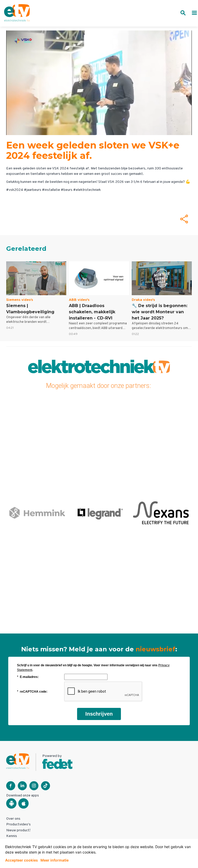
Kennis (11, 836)
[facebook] (10, 785)
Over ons (13, 819)
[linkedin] (22, 785)
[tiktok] (45, 785)
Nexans (160, 512)
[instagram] (33, 785)
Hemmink (37, 512)
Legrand (99, 512)
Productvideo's (18, 824)
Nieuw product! (18, 830)
